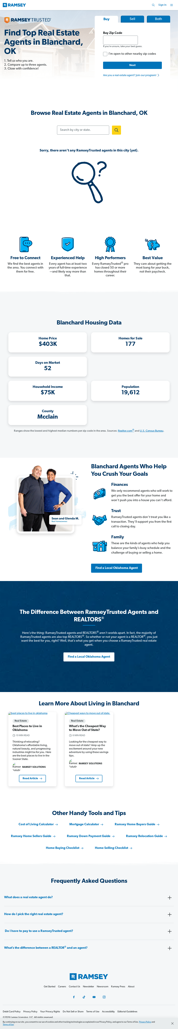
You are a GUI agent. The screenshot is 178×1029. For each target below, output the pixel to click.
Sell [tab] (132, 19)
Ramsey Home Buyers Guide (135, 824)
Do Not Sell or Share (73, 1011)
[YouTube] (94, 997)
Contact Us (74, 986)
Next (132, 65)
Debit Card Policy (12, 1011)
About (131, 986)
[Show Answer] (169, 898)
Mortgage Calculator (84, 824)
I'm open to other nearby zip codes (132, 54)
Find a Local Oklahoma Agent (116, 568)
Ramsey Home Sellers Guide (31, 836)
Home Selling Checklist (111, 848)
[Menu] (171, 5)
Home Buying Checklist (62, 848)
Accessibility (108, 1011)
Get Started (49, 986)
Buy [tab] (106, 19)
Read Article (30, 778)
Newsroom (102, 986)
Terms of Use (8, 1025)
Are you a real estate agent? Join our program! (130, 75)
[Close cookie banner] (172, 1023)
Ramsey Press (118, 986)
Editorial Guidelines (127, 1011)
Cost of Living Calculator (36, 824)
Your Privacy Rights (50, 1011)
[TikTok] (84, 997)
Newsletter (88, 986)
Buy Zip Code (112, 33)
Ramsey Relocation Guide (144, 836)
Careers (62, 986)
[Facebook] (74, 997)
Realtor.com (126, 431)
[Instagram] (104, 997)
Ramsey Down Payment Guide (88, 836)
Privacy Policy (145, 1022)
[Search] (153, 5)
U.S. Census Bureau (151, 431)
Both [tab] (158, 19)
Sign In (162, 5)
